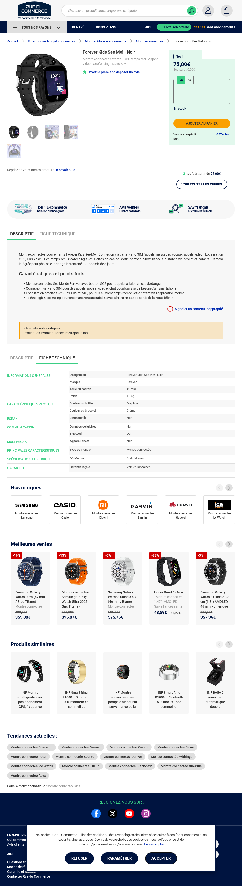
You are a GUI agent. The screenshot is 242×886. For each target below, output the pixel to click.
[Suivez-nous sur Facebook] (96, 813)
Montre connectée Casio (65, 515)
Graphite (132, 403)
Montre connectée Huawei (180, 515)
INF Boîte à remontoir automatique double (215, 700)
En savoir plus (64, 170)
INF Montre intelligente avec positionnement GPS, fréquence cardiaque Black (30, 700)
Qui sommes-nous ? (22, 840)
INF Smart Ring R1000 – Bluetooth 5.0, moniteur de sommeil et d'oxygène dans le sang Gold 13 (76, 700)
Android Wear (136, 458)
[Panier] (226, 10)
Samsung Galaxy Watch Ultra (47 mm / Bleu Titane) (30, 597)
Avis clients (15, 844)
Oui (129, 433)
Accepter (161, 858)
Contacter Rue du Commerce (28, 876)
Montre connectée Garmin (142, 515)
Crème (131, 410)
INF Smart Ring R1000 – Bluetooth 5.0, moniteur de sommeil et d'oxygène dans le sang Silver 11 (169, 700)
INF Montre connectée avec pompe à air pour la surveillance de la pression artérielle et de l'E (122, 700)
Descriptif (21, 357)
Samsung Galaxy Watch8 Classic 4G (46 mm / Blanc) (122, 597)
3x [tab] (181, 79)
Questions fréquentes (23, 862)
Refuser (79, 858)
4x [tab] (189, 79)
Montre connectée (149, 41)
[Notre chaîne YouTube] (129, 813)
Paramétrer (119, 858)
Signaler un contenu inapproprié (199, 309)
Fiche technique (57, 233)
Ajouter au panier (202, 123)
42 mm (131, 389)
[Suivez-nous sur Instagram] (146, 813)
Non (129, 418)
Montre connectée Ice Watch (219, 515)
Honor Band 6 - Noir (168, 592)
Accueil (12, 41)
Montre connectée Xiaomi (103, 515)
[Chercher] (191, 10)
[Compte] (208, 10)
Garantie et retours (21, 871)
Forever (132, 382)
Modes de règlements (23, 867)
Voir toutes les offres (202, 184)
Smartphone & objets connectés (51, 41)
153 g (130, 396)
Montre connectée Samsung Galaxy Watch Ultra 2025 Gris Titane (75, 599)
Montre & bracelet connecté (105, 41)
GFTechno (223, 134)
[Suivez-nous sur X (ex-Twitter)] (112, 813)
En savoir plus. (154, 844)
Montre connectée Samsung (26, 515)
